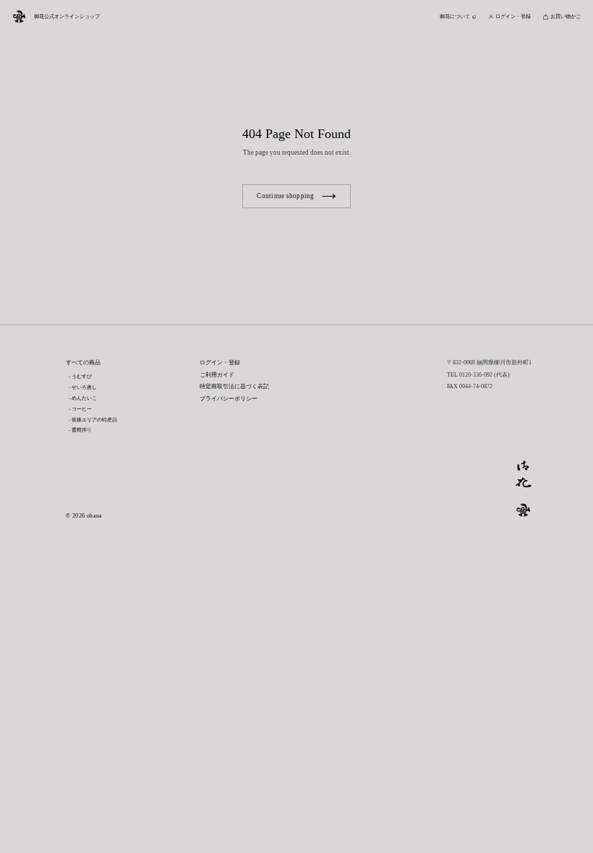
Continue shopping (285, 196)
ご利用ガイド (217, 375)
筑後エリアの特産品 (94, 419)
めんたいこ (84, 397)
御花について (455, 16)
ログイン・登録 (220, 362)
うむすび (82, 376)
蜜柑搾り (82, 429)
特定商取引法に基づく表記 (234, 386)
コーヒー (82, 408)
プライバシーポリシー (228, 398)
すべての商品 (83, 362)
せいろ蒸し (84, 387)
